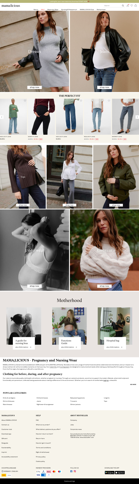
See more (133, 384)
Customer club (7, 429)
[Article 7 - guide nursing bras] (23, 324)
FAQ (37, 420)
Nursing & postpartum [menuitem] (69, 9)
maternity (53, 367)
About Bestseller (79, 415)
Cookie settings (69, 481)
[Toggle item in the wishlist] (25, 100)
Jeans (39, 401)
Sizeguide (5, 443)
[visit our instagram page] (75, 472)
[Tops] (23, 177)
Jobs (72, 425)
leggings (106, 380)
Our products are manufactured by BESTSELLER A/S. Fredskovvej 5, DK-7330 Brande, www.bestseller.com (82, 435)
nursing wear (64, 367)
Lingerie (106, 398)
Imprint (4, 452)
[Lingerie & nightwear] (34, 250)
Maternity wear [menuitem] (52, 9)
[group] (13, 121)
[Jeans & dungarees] (104, 51)
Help (38, 415)
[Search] (123, 5)
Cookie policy (40, 461)
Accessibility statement (10, 457)
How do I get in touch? (43, 443)
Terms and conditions (43, 448)
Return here (40, 438)
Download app (6, 434)
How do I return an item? (44, 434)
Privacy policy (40, 457)
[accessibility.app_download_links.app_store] (120, 474)
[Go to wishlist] (132, 6)
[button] (13, 117)
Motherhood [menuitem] (101, 9)
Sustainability (6, 448)
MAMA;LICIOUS (8, 415)
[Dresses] (34, 51)
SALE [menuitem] (43, 9)
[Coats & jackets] (116, 177)
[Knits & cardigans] (104, 250)
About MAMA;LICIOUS (9, 420)
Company (73, 420)
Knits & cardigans (9, 398)
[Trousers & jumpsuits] (69, 177)
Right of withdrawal (42, 452)
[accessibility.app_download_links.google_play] (110, 474)
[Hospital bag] (116, 324)
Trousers (73, 401)
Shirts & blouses (8, 401)
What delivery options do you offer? (48, 429)
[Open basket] (136, 5)
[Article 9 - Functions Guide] (69, 324)
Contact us (5, 425)
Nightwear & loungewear (45, 404)
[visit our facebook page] (71, 472)
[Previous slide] (1, 117)
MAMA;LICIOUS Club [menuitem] (87, 9)
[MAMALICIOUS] (11, 6)
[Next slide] (137, 117)
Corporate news (76, 429)
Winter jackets (75, 404)
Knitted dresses (42, 398)
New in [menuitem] (36, 9)
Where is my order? (43, 425)
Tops (105, 401)
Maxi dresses (7, 404)
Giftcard (4, 438)
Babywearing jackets (77, 398)
